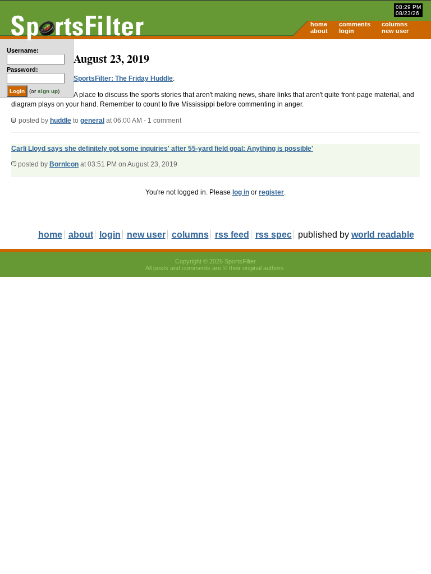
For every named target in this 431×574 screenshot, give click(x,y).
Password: (22, 69)
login (346, 30)
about (319, 30)
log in (240, 192)
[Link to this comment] (13, 164)
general (92, 120)
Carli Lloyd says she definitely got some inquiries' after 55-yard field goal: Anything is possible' (162, 148)
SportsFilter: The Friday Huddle (123, 78)
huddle (60, 120)
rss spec (273, 234)
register (271, 192)
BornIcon (64, 164)
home (318, 24)
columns (394, 24)
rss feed (232, 234)
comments (354, 24)
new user (395, 30)
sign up (48, 91)
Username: (23, 50)
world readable (382, 234)
